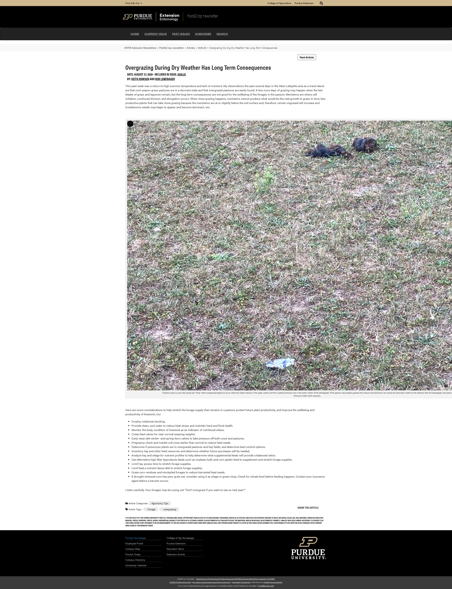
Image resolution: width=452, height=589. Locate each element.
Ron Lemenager (165, 79)
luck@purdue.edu (266, 586)
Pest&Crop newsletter (202, 15)
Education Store (175, 549)
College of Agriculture (279, 3)
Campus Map (132, 549)
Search (222, 34)
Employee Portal (134, 543)
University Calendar (136, 565)
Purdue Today (133, 554)
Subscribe (203, 34)
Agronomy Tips (159, 503)
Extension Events (176, 554)
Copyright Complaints (241, 582)
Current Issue (155, 34)
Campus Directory (135, 559)
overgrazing (169, 509)
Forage (151, 509)
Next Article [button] (307, 57)
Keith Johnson (140, 79)
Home (135, 34)
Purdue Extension (304, 3)
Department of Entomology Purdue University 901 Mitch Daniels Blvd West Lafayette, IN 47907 (235, 579)
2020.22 (181, 74)
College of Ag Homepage (180, 538)
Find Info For (132, 3)
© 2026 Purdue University (180, 582)
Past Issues (181, 34)
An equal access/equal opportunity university (211, 582)
